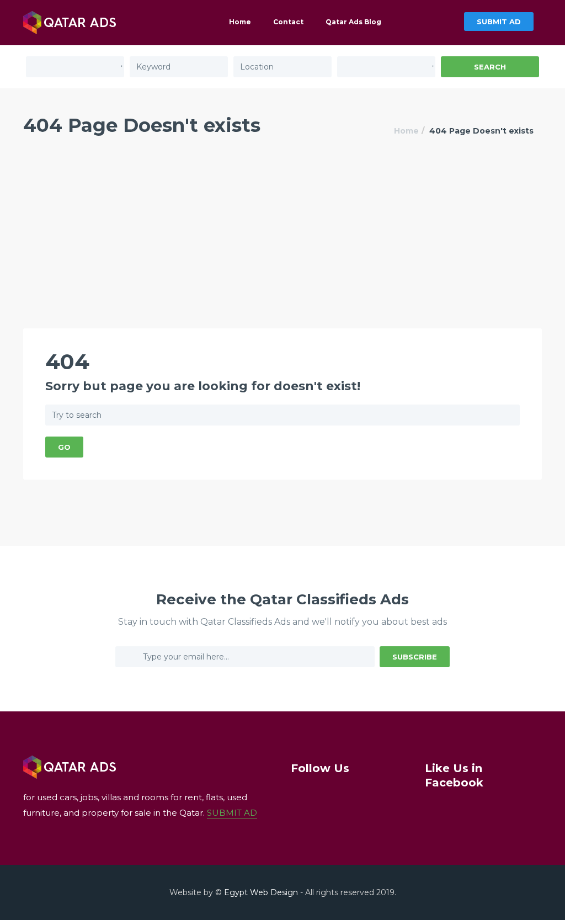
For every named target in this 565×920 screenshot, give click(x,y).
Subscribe (414, 656)
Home (240, 22)
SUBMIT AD (499, 21)
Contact (288, 22)
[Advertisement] (282, 245)
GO (64, 447)
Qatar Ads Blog (353, 22)
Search (490, 66)
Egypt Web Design (261, 892)
